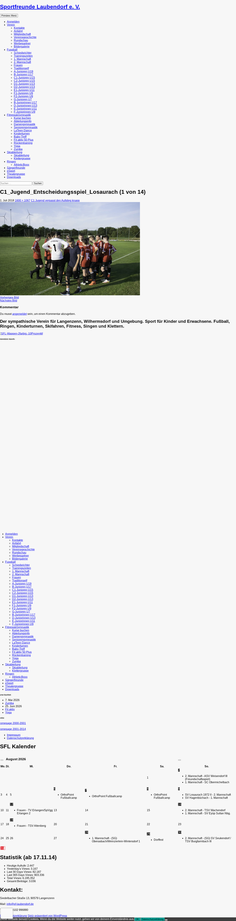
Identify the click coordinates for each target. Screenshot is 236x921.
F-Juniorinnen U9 (24, 111)
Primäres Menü (9, 15)
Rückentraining (23, 142)
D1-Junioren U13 (24, 83)
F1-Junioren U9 (23, 93)
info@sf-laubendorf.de (20, 904)
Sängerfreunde (16, 167)
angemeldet (19, 313)
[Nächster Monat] (179, 760)
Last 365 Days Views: (20, 875)
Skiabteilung (14, 152)
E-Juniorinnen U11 (25, 108)
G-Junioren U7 (23, 99)
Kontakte (19, 27)
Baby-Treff (20, 136)
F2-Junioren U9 (23, 96)
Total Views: (14, 878)
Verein (11, 24)
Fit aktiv (10, 709)
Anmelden (13, 21)
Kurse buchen (22, 118)
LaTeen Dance (23, 130)
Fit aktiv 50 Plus (23, 139)
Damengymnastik (24, 124)
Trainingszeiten (23, 55)
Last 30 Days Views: (20, 871)
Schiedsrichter (22, 52)
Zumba (18, 149)
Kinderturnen (22, 133)
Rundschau (21, 40)
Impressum (13, 734)
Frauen (18, 65)
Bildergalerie (22, 46)
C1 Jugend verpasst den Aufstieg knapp (55, 200)
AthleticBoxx (21, 164)
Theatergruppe (16, 174)
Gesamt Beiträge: (18, 881)
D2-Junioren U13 (24, 86)
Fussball (12, 49)
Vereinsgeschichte (25, 37)
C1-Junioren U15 (24, 77)
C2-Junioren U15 (24, 80)
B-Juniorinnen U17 (25, 102)
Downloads (14, 177)
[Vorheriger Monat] (2, 760)
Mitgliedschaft (22, 34)
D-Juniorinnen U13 (25, 105)
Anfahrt (18, 31)
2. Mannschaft (22, 62)
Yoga (17, 146)
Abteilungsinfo (22, 121)
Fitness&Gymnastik (19, 114)
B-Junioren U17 (23, 74)
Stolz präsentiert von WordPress (47, 915)
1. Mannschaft (22, 59)
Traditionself (21, 68)
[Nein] (166, 919)
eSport (11, 170)
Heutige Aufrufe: (17, 865)
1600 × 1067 (22, 200)
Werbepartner (22, 43)
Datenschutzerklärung (20, 738)
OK (137, 919)
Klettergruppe (22, 158)
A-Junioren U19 (23, 71)
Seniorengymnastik (25, 127)
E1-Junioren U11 (24, 90)
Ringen (11, 161)
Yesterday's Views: (19, 868)
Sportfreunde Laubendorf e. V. (40, 7)
